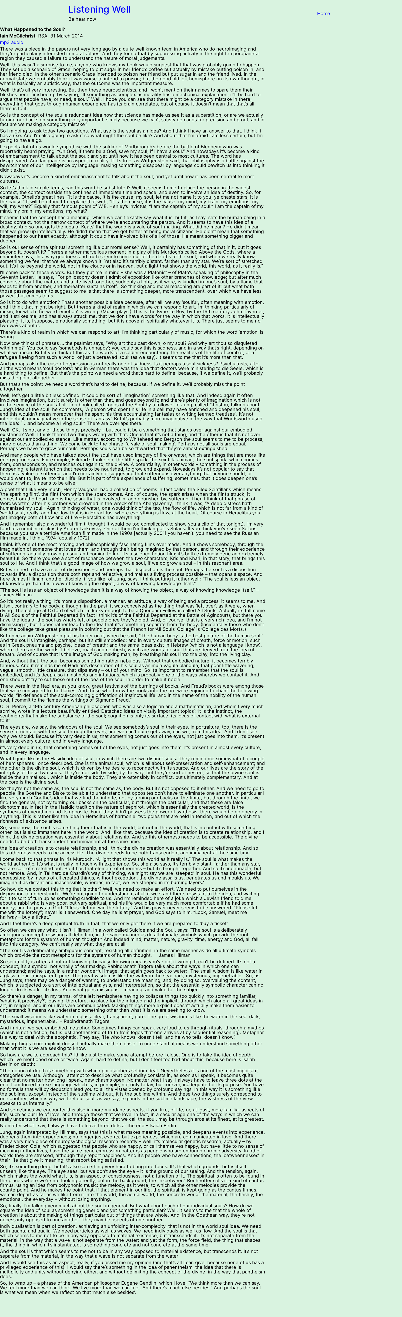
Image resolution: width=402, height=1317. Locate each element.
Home (323, 13)
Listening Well (99, 9)
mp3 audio (11, 42)
